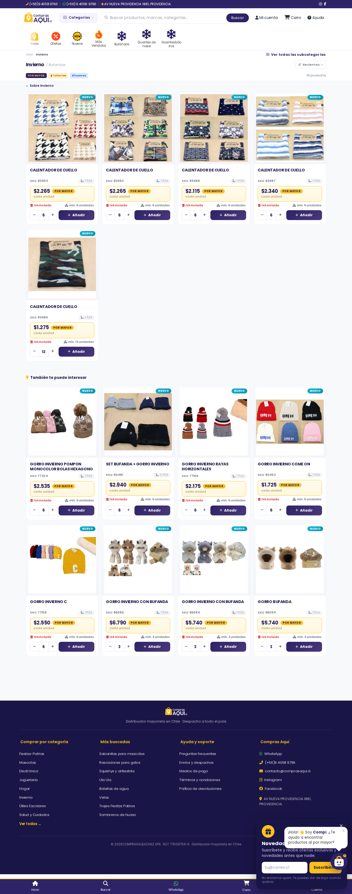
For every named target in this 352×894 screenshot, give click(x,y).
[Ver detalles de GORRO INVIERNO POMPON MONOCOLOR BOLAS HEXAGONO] (62, 422)
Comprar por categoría (44, 742)
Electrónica (28, 771)
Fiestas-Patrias (31, 753)
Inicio (29, 54)
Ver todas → (30, 823)
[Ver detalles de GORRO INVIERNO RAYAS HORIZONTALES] (214, 422)
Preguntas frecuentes (197, 753)
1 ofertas (59, 75)
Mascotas (27, 762)
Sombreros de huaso (117, 814)
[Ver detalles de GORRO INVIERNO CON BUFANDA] (138, 560)
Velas (104, 797)
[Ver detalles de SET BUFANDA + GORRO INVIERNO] (138, 422)
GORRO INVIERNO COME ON (284, 464)
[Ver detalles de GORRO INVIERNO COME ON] (290, 422)
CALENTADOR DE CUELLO (53, 170)
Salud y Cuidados (34, 814)
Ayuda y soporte (197, 742)
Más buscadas (115, 742)
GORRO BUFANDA (274, 601)
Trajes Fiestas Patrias (117, 806)
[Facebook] (325, 4)
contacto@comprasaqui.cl (287, 771)
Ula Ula (105, 779)
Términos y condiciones (199, 779)
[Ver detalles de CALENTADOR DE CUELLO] (62, 128)
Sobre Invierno (42, 86)
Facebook (273, 788)
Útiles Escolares (32, 806)
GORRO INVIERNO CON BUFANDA (137, 601)
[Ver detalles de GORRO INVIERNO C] (62, 560)
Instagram (272, 779)
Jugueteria (28, 779)
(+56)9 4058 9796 (43, 4)
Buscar (237, 17)
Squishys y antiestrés (117, 771)
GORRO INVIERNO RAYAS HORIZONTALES (205, 466)
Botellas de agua (114, 788)
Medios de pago (193, 771)
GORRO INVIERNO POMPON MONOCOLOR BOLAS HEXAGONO (61, 466)
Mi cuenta (268, 17)
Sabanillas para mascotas (121, 753)
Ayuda (318, 17)
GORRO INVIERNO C (48, 601)
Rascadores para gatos (120, 762)
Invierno (26, 797)
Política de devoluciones (200, 788)
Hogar (24, 788)
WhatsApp (272, 753)
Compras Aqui (274, 742)
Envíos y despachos (196, 762)
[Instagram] (320, 4)
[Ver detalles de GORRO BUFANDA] (290, 560)
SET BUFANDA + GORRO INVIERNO (137, 464)
